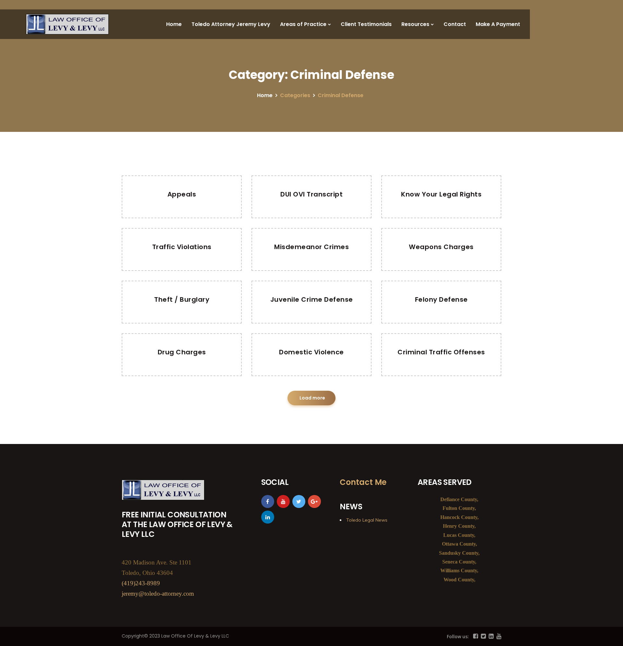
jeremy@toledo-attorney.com (158, 593)
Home (174, 24)
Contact (455, 24)
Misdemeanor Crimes (311, 246)
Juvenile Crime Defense (311, 299)
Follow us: (458, 636)
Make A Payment (498, 24)
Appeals (181, 194)
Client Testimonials (366, 24)
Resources (415, 24)
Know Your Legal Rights (441, 194)
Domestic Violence (311, 352)
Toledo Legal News (366, 520)
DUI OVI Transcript (311, 194)
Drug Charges (182, 352)
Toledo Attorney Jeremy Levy (230, 24)
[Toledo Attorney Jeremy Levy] (67, 24)
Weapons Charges (441, 246)
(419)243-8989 (141, 583)
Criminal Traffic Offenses (441, 352)
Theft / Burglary (181, 299)
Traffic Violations (182, 246)
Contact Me (363, 482)
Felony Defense (441, 299)
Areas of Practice (303, 24)
